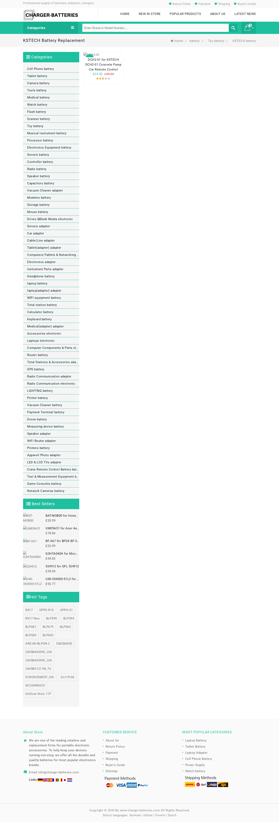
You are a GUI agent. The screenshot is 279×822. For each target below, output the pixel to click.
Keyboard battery (39, 319)
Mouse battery (37, 212)
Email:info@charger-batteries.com (54, 772)
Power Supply (195, 765)
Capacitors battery (40, 183)
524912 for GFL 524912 (62, 566)
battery (195, 41)
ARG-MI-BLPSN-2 (37, 643)
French (160, 815)
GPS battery (35, 369)
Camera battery (38, 83)
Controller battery (40, 162)
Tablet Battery (195, 746)
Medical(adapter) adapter (45, 326)
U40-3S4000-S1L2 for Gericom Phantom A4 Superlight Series (62, 579)
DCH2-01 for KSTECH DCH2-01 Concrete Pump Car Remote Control (103, 64)
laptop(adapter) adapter (44, 290)
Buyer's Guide (246, 4)
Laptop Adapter (196, 753)
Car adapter (35, 233)
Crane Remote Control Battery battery (53, 469)
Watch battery (37, 104)
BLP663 (48, 635)
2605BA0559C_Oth (38, 652)
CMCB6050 (64, 643)
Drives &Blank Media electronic (50, 219)
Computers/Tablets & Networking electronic (53, 255)
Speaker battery (38, 176)
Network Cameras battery (46, 491)
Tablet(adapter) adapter (44, 248)
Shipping (224, 4)
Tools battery (37, 90)
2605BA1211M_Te (38, 669)
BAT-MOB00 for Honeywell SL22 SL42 (62, 515)
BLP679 (48, 627)
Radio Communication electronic (51, 383)
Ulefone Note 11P (38, 694)
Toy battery (216, 41)
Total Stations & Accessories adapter (53, 362)
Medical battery (38, 97)
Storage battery (38, 205)
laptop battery (37, 283)
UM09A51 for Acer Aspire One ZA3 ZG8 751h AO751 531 (62, 528)
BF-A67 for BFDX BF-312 (62, 541)
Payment (204, 4)
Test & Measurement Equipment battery (53, 476)
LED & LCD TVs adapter (44, 462)
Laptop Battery (195, 740)
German (135, 815)
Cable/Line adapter (41, 240)
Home (178, 41)
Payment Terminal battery (45, 412)
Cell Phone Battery (198, 759)
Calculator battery (40, 312)
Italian (148, 815)
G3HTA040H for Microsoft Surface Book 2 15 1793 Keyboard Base (62, 553)
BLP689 (30, 635)
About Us (112, 740)
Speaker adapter (39, 434)
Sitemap (112, 771)
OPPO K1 (66, 610)
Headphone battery (41, 276)
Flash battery (36, 112)
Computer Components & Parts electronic (53, 348)
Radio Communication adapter (49, 376)
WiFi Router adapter (41, 441)
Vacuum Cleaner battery (44, 405)
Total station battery (42, 305)
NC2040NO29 (35, 685)
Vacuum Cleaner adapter (45, 190)
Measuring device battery (45, 426)
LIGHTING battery (40, 391)
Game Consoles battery (44, 484)
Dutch (172, 815)
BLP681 (30, 627)
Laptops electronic (41, 341)
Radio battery (37, 169)
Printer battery (37, 398)
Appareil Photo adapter (44, 455)
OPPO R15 (46, 610)
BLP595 (68, 618)
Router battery (37, 355)
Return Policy (181, 4)
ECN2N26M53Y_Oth (39, 677)
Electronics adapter (41, 262)
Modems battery (39, 197)
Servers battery (38, 155)
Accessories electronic (44, 333)
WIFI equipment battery (44, 298)
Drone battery (37, 419)
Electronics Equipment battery (49, 147)
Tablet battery (37, 76)
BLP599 (51, 618)
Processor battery (40, 140)
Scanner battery (38, 119)
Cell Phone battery (40, 69)
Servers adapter (38, 226)
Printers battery (38, 448)
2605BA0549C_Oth (38, 660)
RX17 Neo (32, 618)
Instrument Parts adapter (45, 269)
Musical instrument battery (46, 133)
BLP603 (65, 627)
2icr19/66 (67, 677)
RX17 (29, 610)
